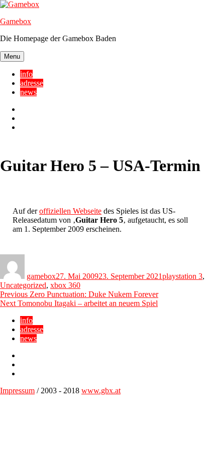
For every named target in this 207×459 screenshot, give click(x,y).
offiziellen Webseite (70, 211)
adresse (31, 83)
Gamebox (15, 21)
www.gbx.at (101, 390)
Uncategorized (23, 285)
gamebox (41, 276)
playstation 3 (182, 276)
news (28, 92)
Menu (12, 56)
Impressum (17, 390)
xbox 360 (65, 285)
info (26, 74)
